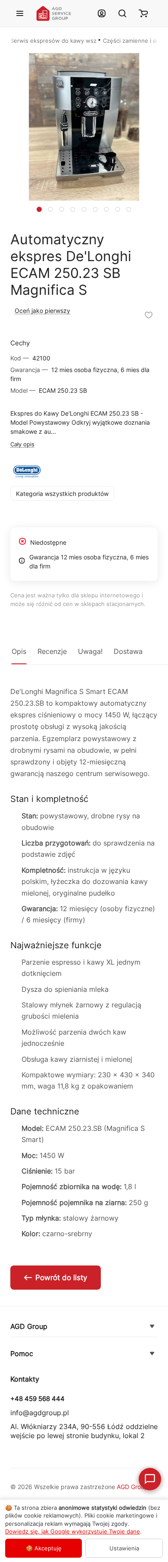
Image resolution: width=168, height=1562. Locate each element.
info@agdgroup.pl (39, 1412)
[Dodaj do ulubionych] (149, 315)
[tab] (39, 209)
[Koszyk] (143, 13)
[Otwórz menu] (19, 13)
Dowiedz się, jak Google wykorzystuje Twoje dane (72, 1531)
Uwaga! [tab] (90, 651)
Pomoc (21, 1353)
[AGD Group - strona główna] (61, 13)
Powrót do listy (61, 1277)
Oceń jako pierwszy (42, 310)
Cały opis (22, 444)
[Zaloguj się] (101, 13)
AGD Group (28, 1326)
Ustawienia (124, 1548)
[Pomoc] (152, 1353)
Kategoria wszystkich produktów (62, 493)
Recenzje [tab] (52, 651)
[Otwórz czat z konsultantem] (150, 1479)
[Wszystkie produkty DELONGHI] (27, 472)
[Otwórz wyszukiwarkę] (122, 13)
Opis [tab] (19, 651)
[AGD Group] (152, 1326)
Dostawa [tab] (128, 651)
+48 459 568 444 (37, 1399)
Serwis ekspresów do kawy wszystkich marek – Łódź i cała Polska (53, 40)
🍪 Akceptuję (44, 1548)
